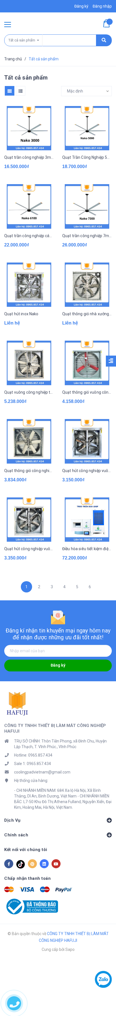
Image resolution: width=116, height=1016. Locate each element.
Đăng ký (58, 665)
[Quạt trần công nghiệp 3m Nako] (29, 128)
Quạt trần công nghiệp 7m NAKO (87, 235)
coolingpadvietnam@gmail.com (42, 772)
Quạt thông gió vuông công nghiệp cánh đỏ (87, 392)
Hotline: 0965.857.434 (33, 755)
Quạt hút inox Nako (21, 314)
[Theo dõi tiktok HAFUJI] (20, 863)
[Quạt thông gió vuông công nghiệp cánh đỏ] (87, 363)
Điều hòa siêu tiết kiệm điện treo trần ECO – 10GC (87, 548)
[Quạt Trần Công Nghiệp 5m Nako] (87, 128)
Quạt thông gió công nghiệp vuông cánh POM (29, 470)
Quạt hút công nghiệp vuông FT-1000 (29, 548)
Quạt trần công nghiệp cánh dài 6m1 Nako (29, 235)
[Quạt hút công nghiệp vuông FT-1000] (29, 519)
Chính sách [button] (16, 835)
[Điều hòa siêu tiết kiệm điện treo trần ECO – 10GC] (87, 519)
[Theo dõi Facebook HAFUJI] (8, 863)
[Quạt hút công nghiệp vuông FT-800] (87, 441)
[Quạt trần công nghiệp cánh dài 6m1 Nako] (29, 206)
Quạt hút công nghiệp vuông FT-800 (87, 470)
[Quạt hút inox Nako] (29, 285)
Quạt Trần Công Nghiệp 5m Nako (87, 157)
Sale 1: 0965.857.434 (32, 763)
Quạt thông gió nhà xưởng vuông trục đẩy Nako (87, 314)
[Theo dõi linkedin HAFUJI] (44, 863)
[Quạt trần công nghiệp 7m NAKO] (87, 206)
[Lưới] (9, 91)
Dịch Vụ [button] (12, 820)
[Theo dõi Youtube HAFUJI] (56, 863)
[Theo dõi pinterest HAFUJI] (32, 863)
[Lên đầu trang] (103, 1003)
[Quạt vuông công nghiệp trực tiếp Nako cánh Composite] (29, 363)
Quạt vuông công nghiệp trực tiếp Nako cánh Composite (29, 392)
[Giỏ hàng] (107, 23)
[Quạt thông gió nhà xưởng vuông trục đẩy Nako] (87, 285)
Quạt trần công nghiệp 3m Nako (29, 157)
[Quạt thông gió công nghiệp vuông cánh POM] (29, 441)
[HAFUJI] (18, 703)
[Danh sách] (20, 91)
